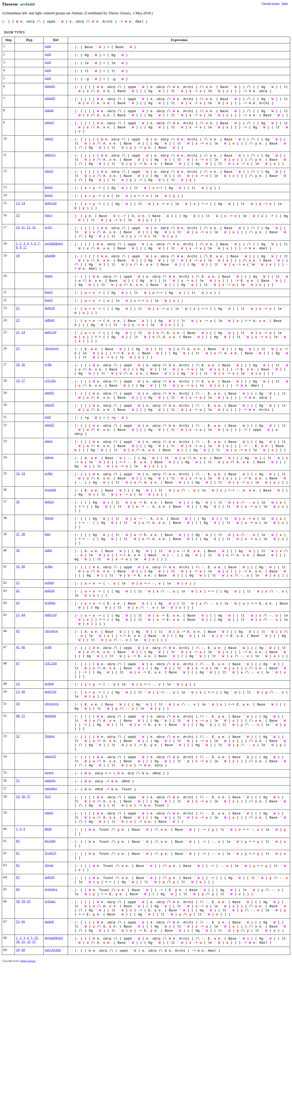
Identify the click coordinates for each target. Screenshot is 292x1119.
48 (18, 716)
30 (18, 941)
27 (23, 380)
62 (18, 865)
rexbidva (51, 889)
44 (23, 615)
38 (23, 534)
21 (18, 332)
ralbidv (50, 320)
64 (18, 889)
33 (18, 473)
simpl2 (49, 425)
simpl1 (49, 393)
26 (23, 364)
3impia (50, 736)
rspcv (48, 215)
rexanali (50, 489)
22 (18, 308)
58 (18, 901)
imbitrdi (50, 716)
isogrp (49, 772)
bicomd (50, 841)
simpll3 (50, 98)
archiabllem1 (54, 243)
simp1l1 (50, 756)
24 (23, 332)
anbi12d (50, 332)
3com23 (50, 853)
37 (18, 534)
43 (18, 603)
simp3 (49, 171)
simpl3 (49, 405)
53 (18, 921)
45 (18, 631)
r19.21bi (51, 663)
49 (23, 691)
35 (18, 566)
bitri (47, 534)
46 (23, 647)
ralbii (48, 550)
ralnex (49, 457)
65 (29, 901)
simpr (49, 276)
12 (28, 227)
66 (23, 921)
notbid (49, 582)
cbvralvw (51, 631)
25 (18, 348)
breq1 (49, 300)
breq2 (49, 187)
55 (18, 780)
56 (23, 796)
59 (23, 901)
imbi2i (49, 502)
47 (18, 663)
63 (18, 877)
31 (23, 941)
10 (18, 227)
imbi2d (50, 308)
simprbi (50, 780)
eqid (48, 46)
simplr (49, 110)
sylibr (49, 473)
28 (18, 950)
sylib (48, 364)
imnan (49, 518)
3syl (48, 796)
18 (18, 255)
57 (29, 796)
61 (18, 853)
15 (18, 215)
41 (18, 647)
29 (36, 938)
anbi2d (50, 590)
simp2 (49, 138)
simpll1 (50, 86)
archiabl (27, 4)
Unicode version (270, 3)
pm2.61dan (53, 950)
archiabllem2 (54, 938)
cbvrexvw (52, 348)
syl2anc (50, 901)
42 (18, 590)
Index (285, 3)
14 (23, 203)
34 (23, 473)
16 (34, 227)
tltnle (48, 829)
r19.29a (50, 380)
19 (18, 380)
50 (18, 704)
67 (34, 941)
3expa (49, 865)
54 (18, 796)
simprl (49, 122)
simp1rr (50, 155)
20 (18, 364)
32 (29, 941)
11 (23, 227)
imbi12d (51, 203)
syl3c (48, 227)
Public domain (28, 960)
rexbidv (50, 603)
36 (18, 502)
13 (18, 203)
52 (18, 736)
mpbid (49, 921)
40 (23, 566)
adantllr (50, 255)
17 (25, 247)
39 (18, 550)
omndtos (51, 788)
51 (23, 716)
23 (18, 320)
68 (23, 950)
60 (18, 841)
